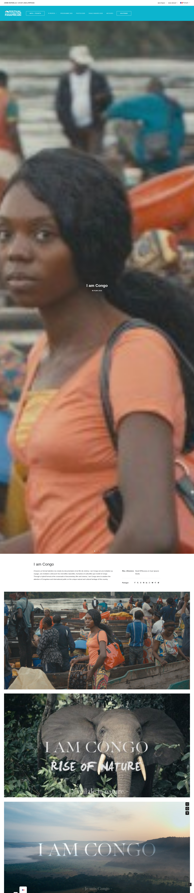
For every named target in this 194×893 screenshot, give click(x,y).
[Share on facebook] (134, 806)
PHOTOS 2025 (80, 13)
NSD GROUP (172, 3)
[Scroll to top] (190, 884)
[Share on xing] (155, 806)
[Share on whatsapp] (149, 806)
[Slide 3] (99, 774)
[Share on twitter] (137, 806)
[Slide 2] (97, 774)
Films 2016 (98, 402)
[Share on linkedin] (146, 806)
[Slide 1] (95, 774)
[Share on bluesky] (152, 806)
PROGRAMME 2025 (66, 13)
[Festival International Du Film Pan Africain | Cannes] (13, 13)
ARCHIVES (109, 13)
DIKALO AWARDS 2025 (96, 13)
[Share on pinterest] (143, 806)
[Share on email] (158, 806)
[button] (123, 13)
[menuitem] (162, 3)
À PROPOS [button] (51, 13)
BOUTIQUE (161, 3)
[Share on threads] (140, 806)
